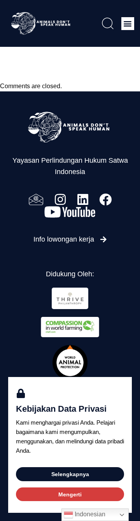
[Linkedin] (83, 199)
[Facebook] (105, 199)
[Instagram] (60, 199)
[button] (127, 23)
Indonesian (89, 514)
